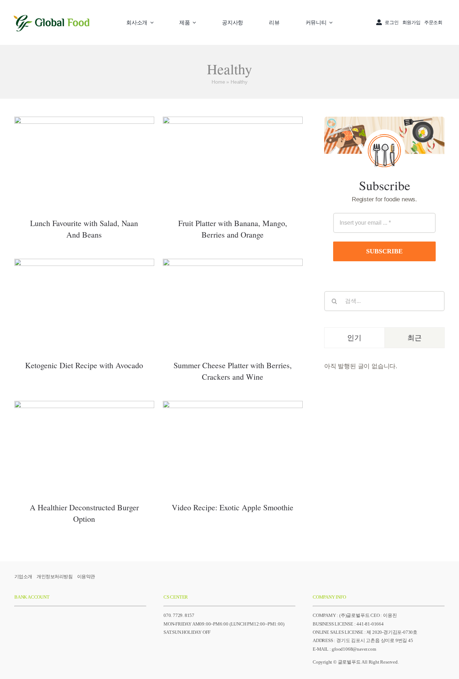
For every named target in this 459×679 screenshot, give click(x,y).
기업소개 (23, 576)
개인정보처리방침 (54, 576)
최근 (414, 337)
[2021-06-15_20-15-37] (52, 13)
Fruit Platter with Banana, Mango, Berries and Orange (233, 150)
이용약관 (86, 576)
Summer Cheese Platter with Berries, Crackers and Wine (233, 292)
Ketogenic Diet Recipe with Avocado (84, 297)
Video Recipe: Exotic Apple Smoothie (233, 439)
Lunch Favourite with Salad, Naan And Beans (84, 150)
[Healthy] (84, 163)
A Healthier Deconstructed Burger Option (84, 434)
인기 (354, 337)
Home (218, 82)
